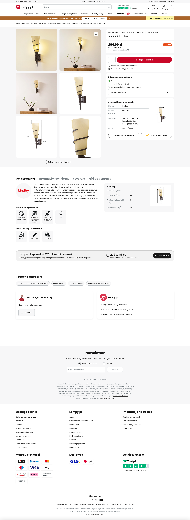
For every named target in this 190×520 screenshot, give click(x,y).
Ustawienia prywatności (64, 504)
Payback (73, 440)
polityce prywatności (107, 398)
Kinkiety (49, 23)
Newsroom (74, 447)
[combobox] (76, 7)
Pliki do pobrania (100, 178)
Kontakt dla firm (162, 256)
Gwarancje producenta (26, 443)
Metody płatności (23, 436)
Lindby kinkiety (58, 283)
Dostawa (20, 440)
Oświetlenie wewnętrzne (38, 23)
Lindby (125, 106)
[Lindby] (23, 191)
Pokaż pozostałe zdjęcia (58, 162)
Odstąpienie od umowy (27, 417)
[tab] (25, 179)
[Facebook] (89, 500)
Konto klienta (21, 447)
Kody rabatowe (76, 436)
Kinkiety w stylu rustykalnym (99, 283)
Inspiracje (73, 443)
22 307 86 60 (118, 254)
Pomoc (19, 424)
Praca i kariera (75, 432)
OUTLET (154, 14)
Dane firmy (127, 428)
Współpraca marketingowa (81, 421)
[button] (36, 93)
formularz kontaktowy (120, 396)
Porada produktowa (158, 135)
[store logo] (24, 7)
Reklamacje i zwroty (24, 432)
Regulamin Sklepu (130, 421)
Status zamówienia (24, 428)
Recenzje (79, 178)
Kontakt (19, 421)
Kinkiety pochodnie (59, 23)
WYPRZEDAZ (94, 18)
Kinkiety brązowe (76, 283)
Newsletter (74, 424)
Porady (82, 443)
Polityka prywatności (132, 424)
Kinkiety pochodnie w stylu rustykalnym (33, 283)
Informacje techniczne (54, 178)
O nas (71, 417)
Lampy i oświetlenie (22, 23)
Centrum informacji (131, 417)
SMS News (73, 428)
